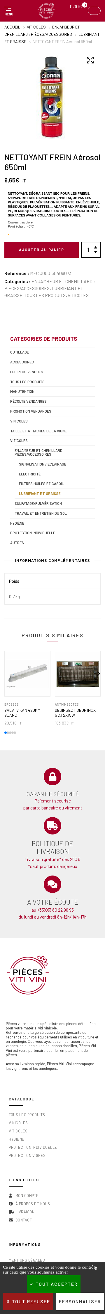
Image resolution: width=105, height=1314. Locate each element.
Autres (17, 542)
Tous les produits (45, 295)
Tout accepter (56, 1284)
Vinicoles (19, 421)
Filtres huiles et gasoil (41, 483)
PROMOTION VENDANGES (30, 411)
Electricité (30, 474)
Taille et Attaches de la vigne (38, 431)
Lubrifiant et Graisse (40, 493)
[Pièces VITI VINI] (46, 10)
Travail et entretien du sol (41, 513)
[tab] (52, 561)
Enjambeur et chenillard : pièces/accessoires (39, 452)
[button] (7, 10)
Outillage (19, 352)
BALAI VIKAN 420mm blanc (22, 713)
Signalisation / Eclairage (42, 464)
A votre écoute (52, 902)
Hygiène (17, 523)
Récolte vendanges (28, 401)
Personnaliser (80, 1301)
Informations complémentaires (52, 560)
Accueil (12, 26)
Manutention (22, 391)
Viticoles (36, 26)
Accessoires (22, 362)
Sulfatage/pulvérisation (38, 503)
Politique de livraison (52, 847)
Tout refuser (30, 1301)
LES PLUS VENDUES (26, 372)
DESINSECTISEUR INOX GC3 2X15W (75, 713)
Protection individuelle (32, 532)
